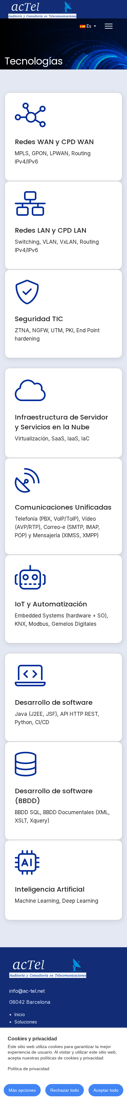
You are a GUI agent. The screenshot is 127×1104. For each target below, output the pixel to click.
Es (88, 26)
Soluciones (25, 1021)
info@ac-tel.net (27, 991)
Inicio (19, 1014)
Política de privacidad (28, 1068)
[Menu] (109, 26)
